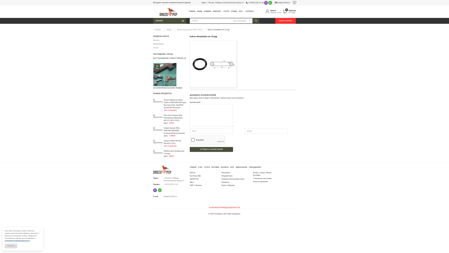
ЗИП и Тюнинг (196, 185)
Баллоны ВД (195, 176)
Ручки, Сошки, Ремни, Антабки (262, 174)
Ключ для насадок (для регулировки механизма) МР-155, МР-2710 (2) (173, 118)
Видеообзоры (158, 44)
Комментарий (195, 102)
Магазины (225, 173)
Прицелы (225, 182)
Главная (192, 11)
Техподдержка (255, 167)
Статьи (155, 48)
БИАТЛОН (194, 179)
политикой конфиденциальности (17, 241)
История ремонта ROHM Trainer (167, 88)
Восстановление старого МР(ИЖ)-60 (169, 58)
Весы (192, 182)
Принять (11, 246)
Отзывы (234, 11)
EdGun (192, 173)
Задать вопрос (285, 21)
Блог (241, 11)
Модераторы (227, 176)
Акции (199, 11)
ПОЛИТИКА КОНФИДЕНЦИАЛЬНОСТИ (224, 207)
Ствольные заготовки (262, 178)
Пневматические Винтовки (232, 179)
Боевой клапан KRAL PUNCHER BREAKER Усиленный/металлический (174, 130)
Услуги (226, 11)
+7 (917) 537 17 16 (256, 3)
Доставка (215, 167)
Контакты (249, 11)
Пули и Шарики (228, 185)
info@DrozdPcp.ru (283, 3)
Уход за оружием (260, 181)
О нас (200, 167)
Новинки (207, 11)
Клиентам (217, 11)
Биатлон (156, 40)
